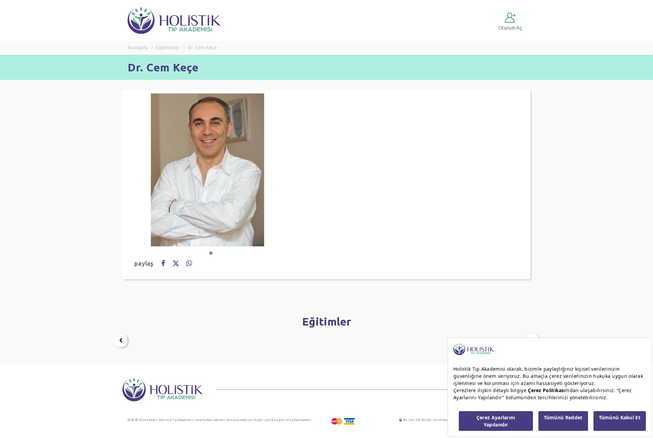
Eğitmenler (168, 47)
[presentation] (121, 340)
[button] (211, 253)
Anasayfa (138, 47)
